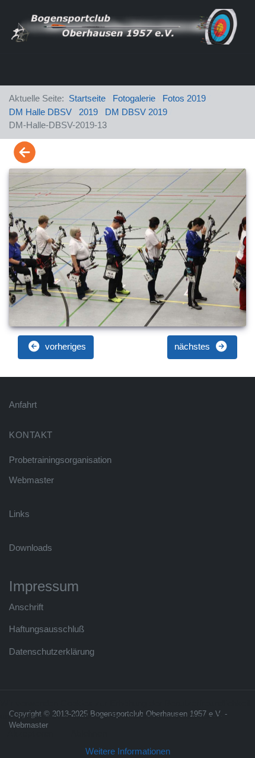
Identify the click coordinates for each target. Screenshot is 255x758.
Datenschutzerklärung (51, 651)
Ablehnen (89, 733)
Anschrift (26, 607)
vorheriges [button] (64, 346)
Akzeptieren (30, 733)
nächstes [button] (193, 346)
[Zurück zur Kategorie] (24, 153)
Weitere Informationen (127, 751)
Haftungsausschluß (46, 629)
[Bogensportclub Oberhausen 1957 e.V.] (123, 26)
